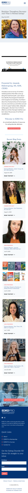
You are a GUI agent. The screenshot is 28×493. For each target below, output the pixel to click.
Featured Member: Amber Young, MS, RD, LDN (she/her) (13, 169)
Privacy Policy (7, 481)
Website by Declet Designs (14, 488)
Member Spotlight (9, 166)
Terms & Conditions (19, 481)
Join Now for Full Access (14, 128)
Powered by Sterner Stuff (14, 490)
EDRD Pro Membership (10, 439)
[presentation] (14, 153)
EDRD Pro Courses (9, 442)
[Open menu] (24, 3)
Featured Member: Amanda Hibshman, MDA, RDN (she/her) (12, 248)
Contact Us (7, 445)
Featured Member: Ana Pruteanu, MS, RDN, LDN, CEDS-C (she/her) (13, 366)
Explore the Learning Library (14, 400)
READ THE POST (9, 176)
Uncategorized (8, 245)
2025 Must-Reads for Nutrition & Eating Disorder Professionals (12, 287)
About (5, 436)
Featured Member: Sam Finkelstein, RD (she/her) (13, 208)
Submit (4, 473)
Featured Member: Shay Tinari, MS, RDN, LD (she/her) (13, 327)
